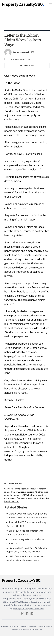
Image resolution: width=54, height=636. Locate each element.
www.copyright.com (25, 492)
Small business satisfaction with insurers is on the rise (24, 532)
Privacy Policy (18, 629)
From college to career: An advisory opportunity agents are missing (26, 550)
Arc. (18, 626)
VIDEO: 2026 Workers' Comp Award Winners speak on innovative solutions (26, 515)
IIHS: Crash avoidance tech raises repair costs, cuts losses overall (25, 558)
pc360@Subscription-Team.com (28, 608)
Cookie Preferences (33, 629)
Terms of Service (45, 626)
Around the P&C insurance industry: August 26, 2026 (26, 524)
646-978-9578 (14, 602)
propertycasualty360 (24, 52)
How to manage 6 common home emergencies (25, 541)
